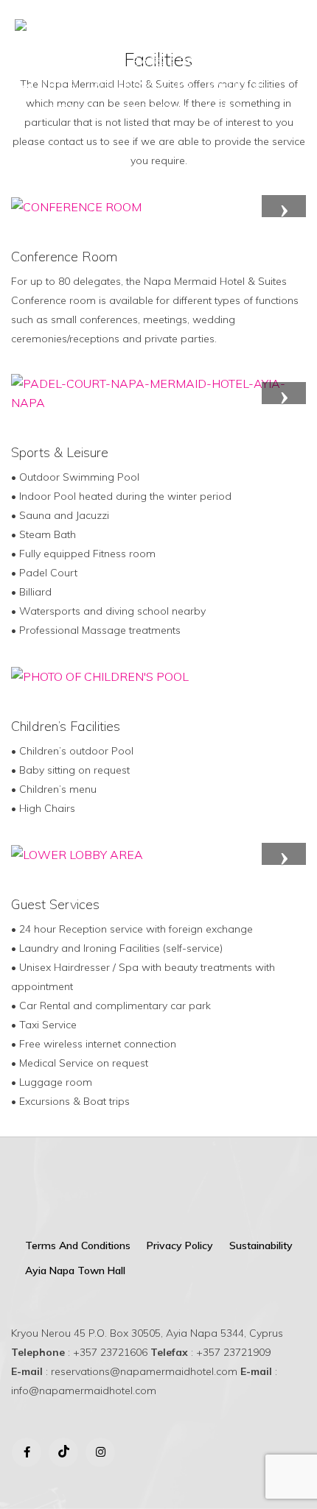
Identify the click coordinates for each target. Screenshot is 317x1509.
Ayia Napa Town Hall (75, 1270)
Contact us (154, 108)
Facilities (45, 84)
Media (225, 108)
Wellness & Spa (141, 84)
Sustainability (261, 1245)
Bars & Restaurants (198, 61)
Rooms (95, 61)
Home (41, 61)
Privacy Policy (180, 1245)
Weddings (240, 84)
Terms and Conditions (77, 1245)
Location (73, 108)
